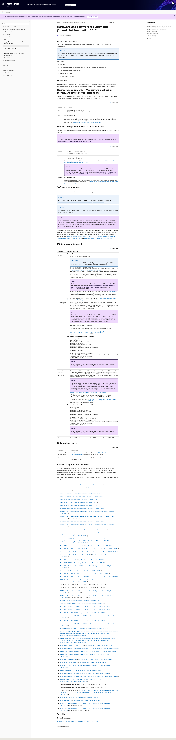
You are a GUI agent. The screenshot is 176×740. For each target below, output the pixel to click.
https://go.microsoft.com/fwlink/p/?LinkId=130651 (104, 676)
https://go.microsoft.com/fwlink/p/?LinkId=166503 (104, 549)
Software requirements (152, 31)
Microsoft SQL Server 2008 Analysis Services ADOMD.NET (74, 577)
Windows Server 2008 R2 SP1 (67, 496)
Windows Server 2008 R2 (66, 493)
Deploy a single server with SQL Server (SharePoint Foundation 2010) (84, 236)
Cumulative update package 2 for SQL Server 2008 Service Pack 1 (86, 270)
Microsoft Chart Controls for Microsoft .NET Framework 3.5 (75, 566)
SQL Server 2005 (64, 505)
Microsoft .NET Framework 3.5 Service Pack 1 (71, 546)
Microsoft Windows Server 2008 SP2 (69, 529)
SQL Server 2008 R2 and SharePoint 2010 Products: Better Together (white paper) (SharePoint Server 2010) (91, 299)
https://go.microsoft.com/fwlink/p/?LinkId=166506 (86, 600)
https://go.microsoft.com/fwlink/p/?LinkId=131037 (98, 546)
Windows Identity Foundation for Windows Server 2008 (74, 552)
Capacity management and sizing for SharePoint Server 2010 (86, 122)
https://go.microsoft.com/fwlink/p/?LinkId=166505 (95, 574)
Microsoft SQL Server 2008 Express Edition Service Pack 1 (74, 549)
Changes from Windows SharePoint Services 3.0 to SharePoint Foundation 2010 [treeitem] (15, 42)
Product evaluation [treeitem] (8, 36)
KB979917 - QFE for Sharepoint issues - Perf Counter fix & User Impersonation (88, 324)
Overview (149, 25)
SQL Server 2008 (64, 502)
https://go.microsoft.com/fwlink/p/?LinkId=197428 (87, 493)
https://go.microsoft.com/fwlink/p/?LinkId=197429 (84, 499)
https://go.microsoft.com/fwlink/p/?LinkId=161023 (87, 571)
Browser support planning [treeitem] (10, 48)
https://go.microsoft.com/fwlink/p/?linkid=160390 (104, 577)
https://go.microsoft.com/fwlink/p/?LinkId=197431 (83, 505)
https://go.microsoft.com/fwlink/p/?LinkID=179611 (83, 502)
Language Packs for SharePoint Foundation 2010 (72, 487)
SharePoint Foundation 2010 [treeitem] (9, 26)
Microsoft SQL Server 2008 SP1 (68, 508)
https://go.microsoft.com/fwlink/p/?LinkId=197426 (86, 490)
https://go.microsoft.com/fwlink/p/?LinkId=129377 (97, 174)
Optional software (151, 35)
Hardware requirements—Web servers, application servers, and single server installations (159, 27)
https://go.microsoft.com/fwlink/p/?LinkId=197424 (100, 487)
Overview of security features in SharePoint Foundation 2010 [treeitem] (14, 54)
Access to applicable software (154, 37)
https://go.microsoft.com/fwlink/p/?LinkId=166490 (90, 508)
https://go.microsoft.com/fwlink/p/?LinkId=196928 (89, 287)
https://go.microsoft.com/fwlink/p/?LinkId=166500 (93, 529)
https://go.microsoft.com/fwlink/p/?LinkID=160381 (103, 552)
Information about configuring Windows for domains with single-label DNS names (81, 202)
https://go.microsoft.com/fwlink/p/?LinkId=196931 (97, 607)
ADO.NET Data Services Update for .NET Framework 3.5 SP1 (75, 591)
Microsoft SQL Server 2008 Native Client (70, 574)
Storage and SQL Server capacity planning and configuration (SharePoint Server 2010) (89, 161)
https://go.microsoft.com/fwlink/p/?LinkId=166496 (90, 521)
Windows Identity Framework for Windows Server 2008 (74, 651)
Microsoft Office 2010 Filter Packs (68, 563)
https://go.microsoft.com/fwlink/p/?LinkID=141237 (91, 560)
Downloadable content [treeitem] (8, 31)
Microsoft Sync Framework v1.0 (68, 560)
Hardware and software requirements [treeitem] (13, 46)
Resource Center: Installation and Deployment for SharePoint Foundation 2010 (77, 721)
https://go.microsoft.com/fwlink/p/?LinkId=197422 (89, 484)
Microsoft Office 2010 (65, 697)
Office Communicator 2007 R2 (67, 603)
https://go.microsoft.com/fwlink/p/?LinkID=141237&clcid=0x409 (94, 659)
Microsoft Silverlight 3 (65, 600)
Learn (58, 22)
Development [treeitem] (6, 62)
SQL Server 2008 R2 (65, 499)
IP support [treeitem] (6, 51)
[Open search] (169, 12)
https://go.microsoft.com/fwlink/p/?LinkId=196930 (90, 603)
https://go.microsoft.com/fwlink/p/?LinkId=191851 (92, 563)
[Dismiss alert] (173, 3)
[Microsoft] (2, 12)
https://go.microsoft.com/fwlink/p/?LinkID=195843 (86, 697)
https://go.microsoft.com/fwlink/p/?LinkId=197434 (100, 516)
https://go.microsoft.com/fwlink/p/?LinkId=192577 (73, 582)
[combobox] (15, 24)
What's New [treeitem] (6, 39)
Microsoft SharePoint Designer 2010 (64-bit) (71, 610)
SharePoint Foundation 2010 (68, 22)
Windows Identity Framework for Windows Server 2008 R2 (75, 654)
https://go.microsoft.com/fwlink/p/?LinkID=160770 (73, 536)
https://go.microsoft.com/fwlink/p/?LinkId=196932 (97, 610)
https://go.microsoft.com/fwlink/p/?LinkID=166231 (73, 543)
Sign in (172, 12)
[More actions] (118, 22)
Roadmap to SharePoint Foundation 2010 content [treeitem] (14, 29)
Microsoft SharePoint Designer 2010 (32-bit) (71, 607)
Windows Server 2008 (65, 490)
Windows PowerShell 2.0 (66, 571)
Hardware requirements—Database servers (157, 29)
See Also (149, 38)
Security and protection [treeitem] (8, 70)
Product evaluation (80, 22)
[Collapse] (29, 21)
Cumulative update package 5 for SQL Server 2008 (73, 516)
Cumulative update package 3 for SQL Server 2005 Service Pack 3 (76, 524)
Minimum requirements (152, 33)
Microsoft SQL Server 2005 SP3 (68, 521)
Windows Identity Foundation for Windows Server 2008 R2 (75, 555)
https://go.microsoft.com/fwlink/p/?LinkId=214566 (89, 496)
